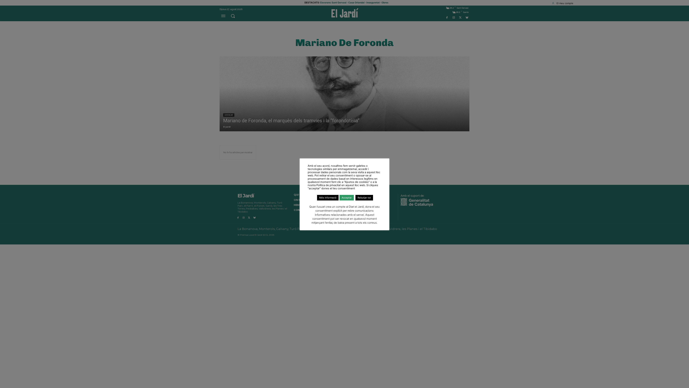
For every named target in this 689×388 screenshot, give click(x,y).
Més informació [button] (327, 197)
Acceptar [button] (347, 197)
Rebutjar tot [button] (364, 197)
